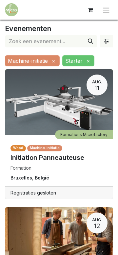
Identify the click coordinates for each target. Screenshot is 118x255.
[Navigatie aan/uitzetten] (106, 10)
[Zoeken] (90, 41)
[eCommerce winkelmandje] (90, 9)
